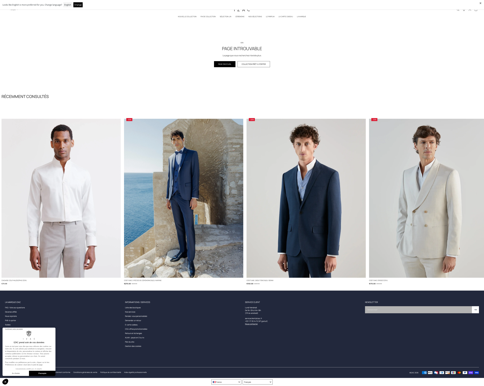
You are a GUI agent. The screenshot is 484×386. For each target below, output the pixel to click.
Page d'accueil (224, 64)
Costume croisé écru (378, 280)
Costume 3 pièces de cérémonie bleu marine (142, 280)
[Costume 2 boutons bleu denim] (306, 198)
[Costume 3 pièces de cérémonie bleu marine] (183, 198)
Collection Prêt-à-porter (254, 64)
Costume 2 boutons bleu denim (260, 280)
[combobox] (226, 381)
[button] (187, 17)
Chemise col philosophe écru (14, 280)
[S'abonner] (475, 309)
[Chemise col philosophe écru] (61, 198)
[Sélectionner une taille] (61, 274)
